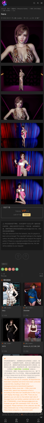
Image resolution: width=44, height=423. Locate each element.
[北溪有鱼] (5, 3)
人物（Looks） (18, 18)
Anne (41, 276)
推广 (38, 18)
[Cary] (11, 294)
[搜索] (34, 3)
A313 (4, 346)
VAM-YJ (4, 264)
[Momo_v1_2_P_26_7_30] (33, 330)
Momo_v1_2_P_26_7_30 (32, 346)
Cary (3, 310)
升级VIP (26, 215)
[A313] (11, 330)
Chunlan (26, 310)
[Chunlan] (33, 294)
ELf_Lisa (3, 276)
